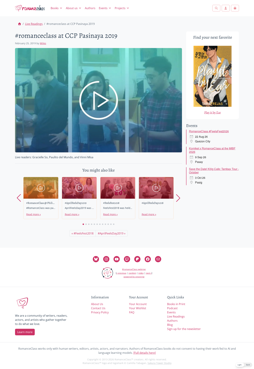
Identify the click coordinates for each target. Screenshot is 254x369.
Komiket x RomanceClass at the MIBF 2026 (212, 150)
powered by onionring (134, 276)
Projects (120, 8)
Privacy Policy (100, 312)
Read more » (33, 214)
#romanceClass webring (134, 269)
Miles (43, 43)
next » (149, 273)
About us (72, 8)
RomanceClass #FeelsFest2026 (209, 131)
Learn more (24, 332)
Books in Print (176, 304)
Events (103, 8)
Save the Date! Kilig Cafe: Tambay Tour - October (214, 170)
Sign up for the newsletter (184, 329)
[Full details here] (144, 353)
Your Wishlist (137, 308)
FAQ (131, 312)
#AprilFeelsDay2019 (110, 233)
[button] (83, 224)
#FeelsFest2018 (83, 233)
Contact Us (98, 308)
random (132, 273)
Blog (170, 325)
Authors (90, 8)
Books (55, 8)
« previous (121, 273)
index (141, 273)
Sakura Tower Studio (159, 363)
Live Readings (34, 24)
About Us (97, 304)
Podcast (172, 308)
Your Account (138, 304)
